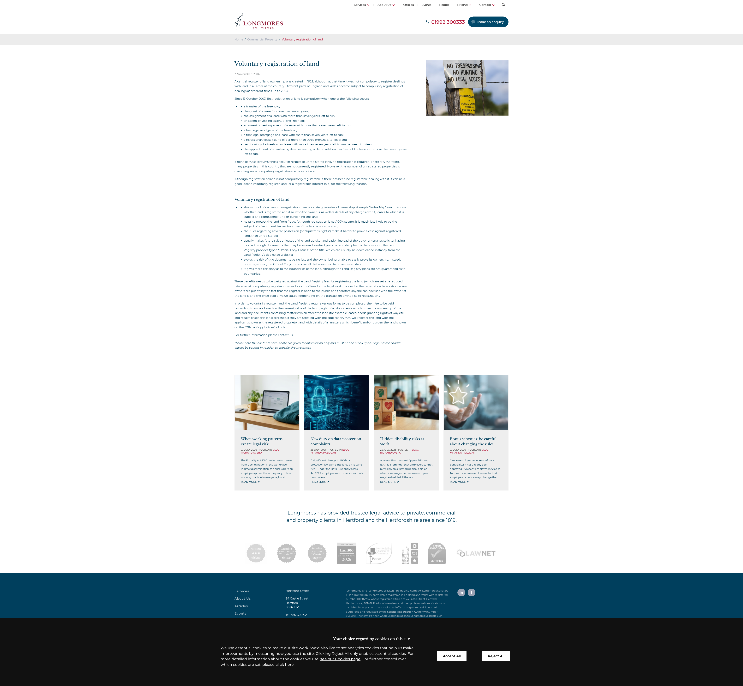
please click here (278, 664)
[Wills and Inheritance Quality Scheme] (317, 553)
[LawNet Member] (476, 553)
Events (426, 5)
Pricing (462, 5)
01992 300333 (297, 615)
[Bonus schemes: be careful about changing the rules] (476, 402)
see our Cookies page (340, 659)
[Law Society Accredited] (256, 553)
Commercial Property (262, 39)
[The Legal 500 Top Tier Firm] (346, 553)
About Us (384, 5)
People (444, 5)
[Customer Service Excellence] (410, 553)
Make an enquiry (490, 22)
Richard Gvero (251, 452)
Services (360, 5)
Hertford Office (298, 591)
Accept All (452, 656)
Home (239, 39)
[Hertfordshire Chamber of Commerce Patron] (379, 553)
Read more (249, 481)
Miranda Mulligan (323, 452)
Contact (485, 5)
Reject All (496, 656)
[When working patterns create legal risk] (267, 402)
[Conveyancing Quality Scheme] (286, 553)
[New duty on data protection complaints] (336, 402)
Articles (408, 5)
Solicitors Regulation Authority (406, 611)
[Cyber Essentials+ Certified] (437, 553)
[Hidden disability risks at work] (406, 402)
